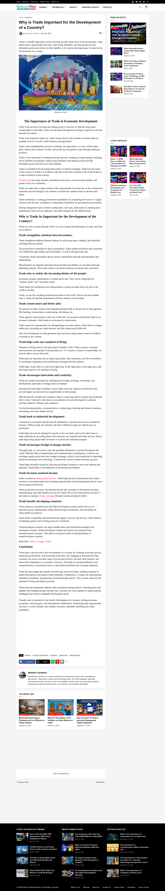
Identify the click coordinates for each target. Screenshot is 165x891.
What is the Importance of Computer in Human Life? (131, 871)
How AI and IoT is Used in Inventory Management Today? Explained (87, 720)
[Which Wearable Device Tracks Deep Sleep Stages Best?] (116, 51)
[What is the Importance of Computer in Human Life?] (113, 873)
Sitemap (86, 887)
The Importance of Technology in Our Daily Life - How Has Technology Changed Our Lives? (134, 860)
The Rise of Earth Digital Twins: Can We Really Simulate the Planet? (43, 860)
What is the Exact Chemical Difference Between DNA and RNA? (87, 847)
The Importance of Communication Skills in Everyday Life (134, 847)
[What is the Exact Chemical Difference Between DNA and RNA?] (68, 848)
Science (43, 7)
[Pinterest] (57, 662)
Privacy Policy (44, 2)
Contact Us (34, 2)
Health (73, 7)
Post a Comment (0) (60, 774)
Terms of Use (143, 887)
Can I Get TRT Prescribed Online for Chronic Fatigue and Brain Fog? (137, 188)
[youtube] (136, 2)
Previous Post (23, 782)
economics (53, 655)
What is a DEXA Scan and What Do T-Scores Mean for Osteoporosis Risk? (118, 162)
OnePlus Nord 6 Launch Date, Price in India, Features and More (43, 848)
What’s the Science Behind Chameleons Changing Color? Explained (135, 63)
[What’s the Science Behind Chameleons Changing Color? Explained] (116, 64)
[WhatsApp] (53, 662)
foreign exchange (46, 496)
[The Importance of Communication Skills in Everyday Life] (113, 848)
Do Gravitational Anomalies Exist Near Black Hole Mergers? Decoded (88, 872)
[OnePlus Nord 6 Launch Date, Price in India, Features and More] (22, 850)
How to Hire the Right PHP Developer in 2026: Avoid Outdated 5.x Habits (40, 836)
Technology (58, 7)
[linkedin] (144, 2)
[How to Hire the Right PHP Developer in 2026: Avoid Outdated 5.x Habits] (22, 837)
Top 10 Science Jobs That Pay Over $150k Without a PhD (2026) (88, 835)
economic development (40, 655)
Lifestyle (107, 7)
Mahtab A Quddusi (37, 672)
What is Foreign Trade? (41, 541)
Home (18, 2)
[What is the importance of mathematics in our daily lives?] (113, 837)
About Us (26, 2)
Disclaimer (131, 887)
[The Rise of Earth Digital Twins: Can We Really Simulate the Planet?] (22, 860)
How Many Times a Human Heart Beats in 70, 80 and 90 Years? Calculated (135, 89)
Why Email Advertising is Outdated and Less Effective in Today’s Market (32, 720)
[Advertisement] (61, 634)
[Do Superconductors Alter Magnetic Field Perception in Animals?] (68, 860)
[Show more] (67, 662)
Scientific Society (90, 7)
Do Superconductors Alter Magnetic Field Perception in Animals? (87, 860)
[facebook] (133, 2)
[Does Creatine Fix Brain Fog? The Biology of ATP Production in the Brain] (116, 77)
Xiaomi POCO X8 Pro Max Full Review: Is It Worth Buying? (42, 871)
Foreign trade (25, 180)
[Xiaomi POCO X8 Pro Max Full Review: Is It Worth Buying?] (22, 873)
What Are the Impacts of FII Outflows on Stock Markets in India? (60, 720)
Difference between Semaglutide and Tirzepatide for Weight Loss (118, 188)
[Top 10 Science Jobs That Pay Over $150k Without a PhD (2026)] (68, 837)
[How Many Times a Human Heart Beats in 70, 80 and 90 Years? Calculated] (116, 89)
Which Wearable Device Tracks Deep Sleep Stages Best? (134, 50)
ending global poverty (46, 478)
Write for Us (55, 2)
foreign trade (63, 655)
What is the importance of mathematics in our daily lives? (133, 835)
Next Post (100, 782)
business (28, 17)
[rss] (148, 2)
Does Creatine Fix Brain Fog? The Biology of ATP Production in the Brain (134, 76)
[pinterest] (140, 2)
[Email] (62, 662)
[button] (141, 7)
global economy (75, 655)
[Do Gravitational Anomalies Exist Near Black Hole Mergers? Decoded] (68, 873)
